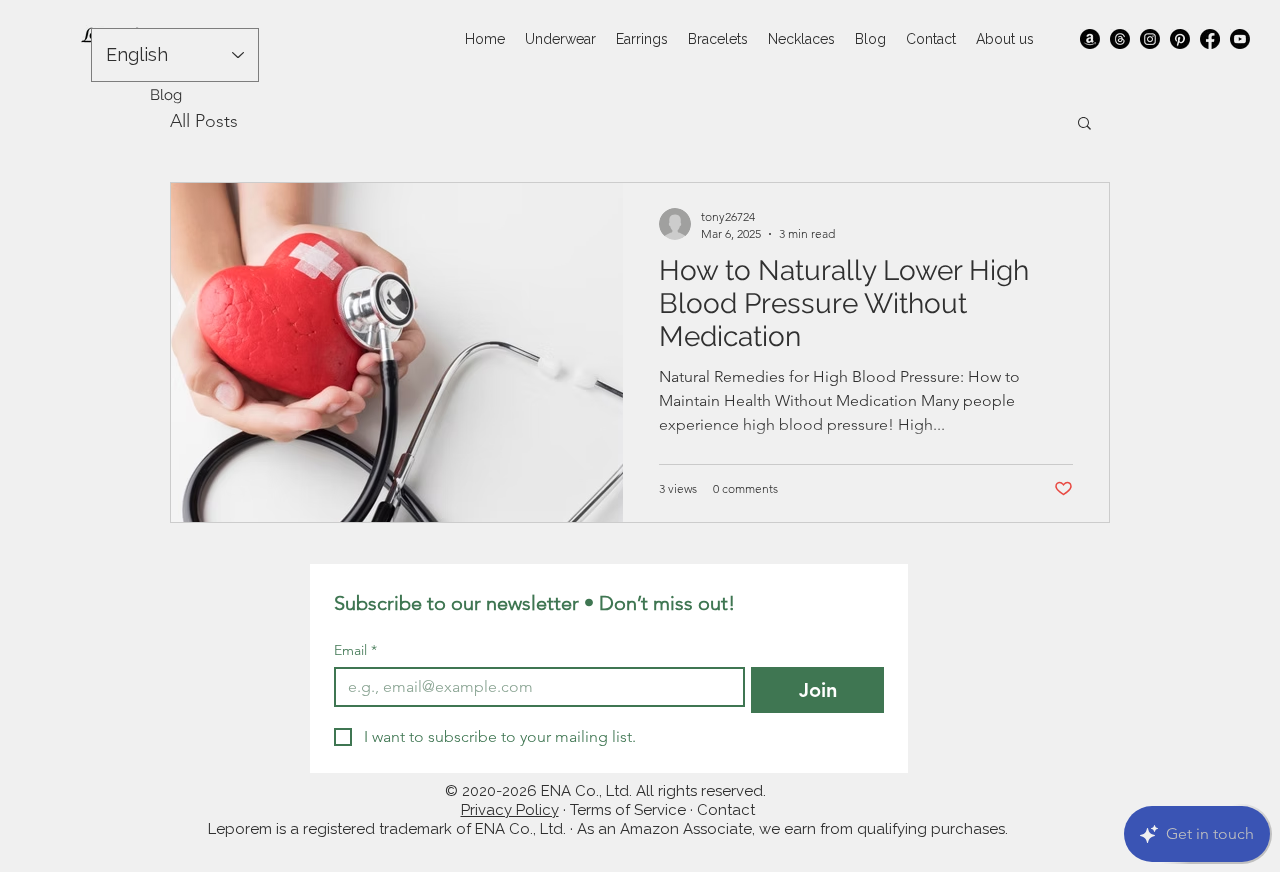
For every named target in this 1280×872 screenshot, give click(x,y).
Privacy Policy (510, 810)
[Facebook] (1210, 39)
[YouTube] (1240, 39)
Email (355, 650)
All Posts (204, 121)
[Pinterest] (1180, 39)
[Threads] (1120, 39)
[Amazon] (1090, 39)
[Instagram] (1150, 39)
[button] (1084, 124)
